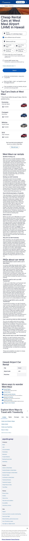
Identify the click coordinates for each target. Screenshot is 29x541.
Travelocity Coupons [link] (6, 482)
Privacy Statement (6, 539)
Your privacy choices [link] (6, 505)
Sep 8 (19, 46)
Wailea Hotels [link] (4, 424)
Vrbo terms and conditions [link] (7, 500)
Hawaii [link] (6, 5)
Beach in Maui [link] (4, 429)
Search (15, 70)
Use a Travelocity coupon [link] (7, 521)
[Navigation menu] (26, 2)
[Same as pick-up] (14, 41)
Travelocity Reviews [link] (6, 479)
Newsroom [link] (4, 454)
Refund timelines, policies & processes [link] (10, 518)
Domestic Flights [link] (5, 475)
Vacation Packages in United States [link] (9, 472)
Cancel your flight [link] (6, 516)
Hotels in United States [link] (7, 467)
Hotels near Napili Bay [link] (6, 427)
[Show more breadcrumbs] (2, 6)
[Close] (27, 528)
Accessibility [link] (5, 503)
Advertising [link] (4, 461)
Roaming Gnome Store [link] (7, 459)
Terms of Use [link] (5, 498)
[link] (14, 390)
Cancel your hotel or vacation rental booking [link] (11, 514)
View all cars (14, 147)
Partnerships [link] (5, 451)
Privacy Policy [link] (5, 493)
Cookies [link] (4, 495)
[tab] (4, 417)
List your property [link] (6, 449)
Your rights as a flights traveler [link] (8, 523)
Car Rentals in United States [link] (8, 477)
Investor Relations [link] (6, 456)
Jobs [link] (3, 447)
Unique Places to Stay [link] (7, 484)
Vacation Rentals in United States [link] (9, 470)
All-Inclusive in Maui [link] (6, 432)
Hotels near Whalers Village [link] (8, 421)
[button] (14, 66)
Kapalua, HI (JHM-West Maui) (14, 34)
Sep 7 (7, 46)
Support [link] (4, 511)
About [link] (3, 444)
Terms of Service (15, 539)
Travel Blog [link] (4, 487)
